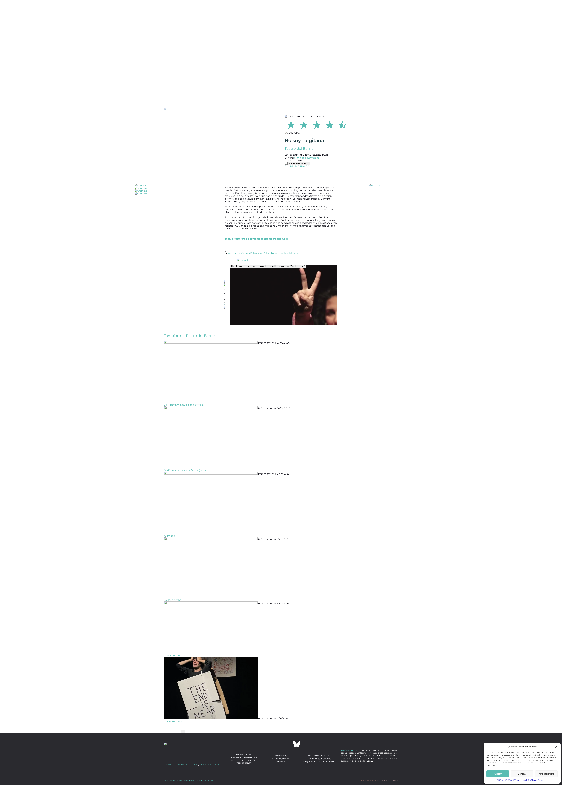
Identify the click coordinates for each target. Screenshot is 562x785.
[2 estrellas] (303, 124)
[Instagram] (281, 744)
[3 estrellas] (316, 124)
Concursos (281, 756)
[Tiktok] (289, 744)
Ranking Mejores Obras (318, 759)
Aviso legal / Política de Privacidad (532, 780)
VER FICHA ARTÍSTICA (299, 163)
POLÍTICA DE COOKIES (505, 780)
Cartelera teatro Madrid (243, 757)
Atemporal (170, 535)
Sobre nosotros (281, 759)
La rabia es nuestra (174, 721)
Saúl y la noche (172, 600)
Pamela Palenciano (252, 253)
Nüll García (233, 253)
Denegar (522, 774)
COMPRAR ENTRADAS (298, 166)
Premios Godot (243, 763)
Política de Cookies (209, 764)
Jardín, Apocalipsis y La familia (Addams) (187, 470)
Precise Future (389, 780)
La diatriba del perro (175, 655)
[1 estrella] (291, 124)
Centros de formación (243, 760)
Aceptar (498, 774)
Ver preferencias (546, 774)
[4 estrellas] (329, 124)
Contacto (281, 762)
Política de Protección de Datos (181, 764)
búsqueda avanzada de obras (318, 762)
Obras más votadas (318, 756)
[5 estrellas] (342, 124)
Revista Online (243, 754)
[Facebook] (265, 744)
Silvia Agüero (271, 253)
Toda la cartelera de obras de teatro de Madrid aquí (256, 238)
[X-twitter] (273, 744)
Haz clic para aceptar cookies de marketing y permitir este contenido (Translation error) (268, 266)
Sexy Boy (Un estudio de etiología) (184, 404)
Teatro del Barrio (299, 148)
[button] (556, 746)
